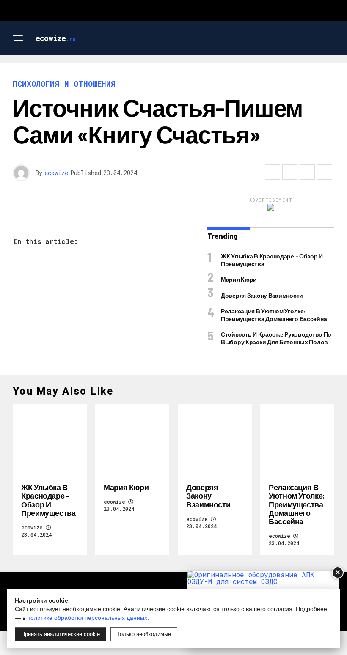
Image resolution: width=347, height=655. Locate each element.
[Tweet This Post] (289, 172)
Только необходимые (144, 634)
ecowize (56, 173)
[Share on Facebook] (272, 172)
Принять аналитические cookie (60, 634)
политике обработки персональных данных (87, 617)
